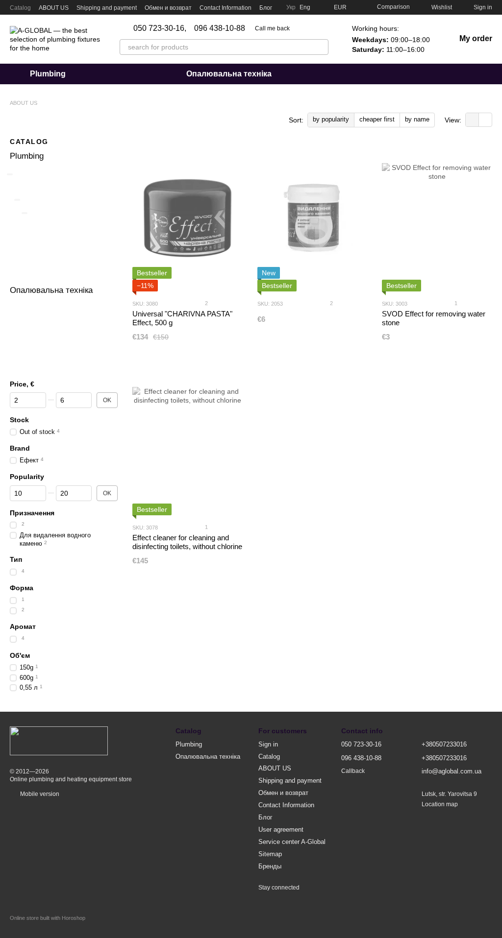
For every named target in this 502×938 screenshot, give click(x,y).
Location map (440, 804)
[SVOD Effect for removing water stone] (437, 217)
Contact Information (225, 7)
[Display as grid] (472, 119)
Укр (291, 7)
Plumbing (48, 74)
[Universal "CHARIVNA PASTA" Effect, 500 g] (187, 217)
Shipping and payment (106, 7)
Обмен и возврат (168, 7)
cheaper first (377, 119)
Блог (265, 7)
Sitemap (270, 854)
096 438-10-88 (219, 28)
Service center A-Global (292, 841)
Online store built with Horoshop (47, 918)
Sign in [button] (268, 744)
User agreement (280, 829)
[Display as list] (485, 119)
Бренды (269, 866)
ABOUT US (54, 7)
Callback (353, 771)
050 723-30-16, (159, 28)
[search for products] (320, 47)
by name (417, 119)
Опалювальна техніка (229, 74)
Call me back (272, 28)
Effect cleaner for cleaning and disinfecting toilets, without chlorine (187, 542)
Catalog (20, 7)
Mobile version (39, 794)
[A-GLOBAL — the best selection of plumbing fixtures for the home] (59, 740)
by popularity (331, 119)
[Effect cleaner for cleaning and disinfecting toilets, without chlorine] (187, 441)
